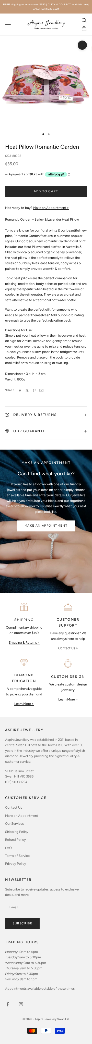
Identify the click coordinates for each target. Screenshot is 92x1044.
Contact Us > (68, 648)
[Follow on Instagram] (21, 1004)
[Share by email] (41, 390)
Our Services (14, 823)
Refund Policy (15, 840)
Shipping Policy (16, 832)
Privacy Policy (15, 863)
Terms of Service (17, 856)
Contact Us (13, 807)
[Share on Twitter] (27, 390)
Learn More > (24, 704)
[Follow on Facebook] (7, 1004)
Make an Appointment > (51, 208)
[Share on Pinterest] (34, 390)
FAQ (8, 848)
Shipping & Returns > (24, 642)
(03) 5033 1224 (50, 8)
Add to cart (46, 191)
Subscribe (22, 923)
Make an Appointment (46, 525)
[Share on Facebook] (20, 390)
